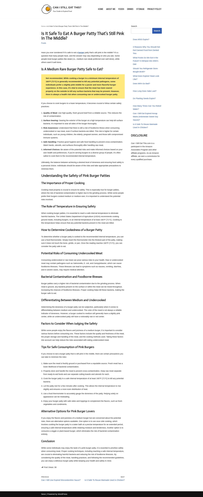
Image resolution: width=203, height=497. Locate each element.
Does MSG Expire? (141, 39)
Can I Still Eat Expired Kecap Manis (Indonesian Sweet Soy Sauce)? (145, 116)
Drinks (130, 9)
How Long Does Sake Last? (144, 91)
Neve (43, 494)
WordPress (62, 494)
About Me (110, 9)
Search (134, 26)
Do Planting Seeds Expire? (144, 98)
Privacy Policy (154, 9)
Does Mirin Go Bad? (141, 83)
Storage (140, 9)
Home (100, 9)
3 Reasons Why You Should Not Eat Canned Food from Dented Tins (146, 50)
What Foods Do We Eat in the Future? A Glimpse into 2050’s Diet (145, 61)
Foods (121, 9)
